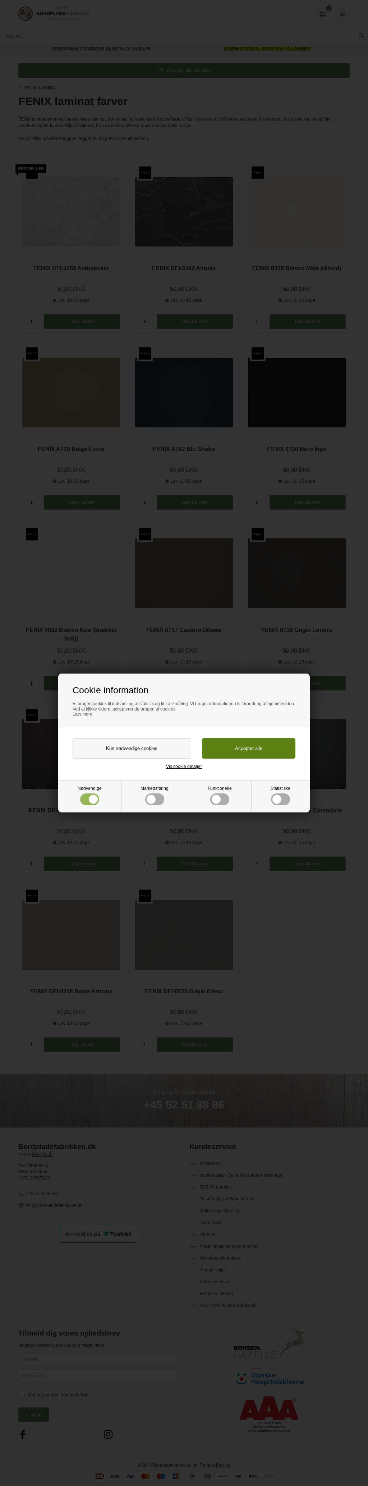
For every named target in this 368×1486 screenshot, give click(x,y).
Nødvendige (90, 788)
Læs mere (82, 714)
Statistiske (280, 788)
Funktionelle (220, 788)
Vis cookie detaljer (184, 766)
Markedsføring (155, 788)
